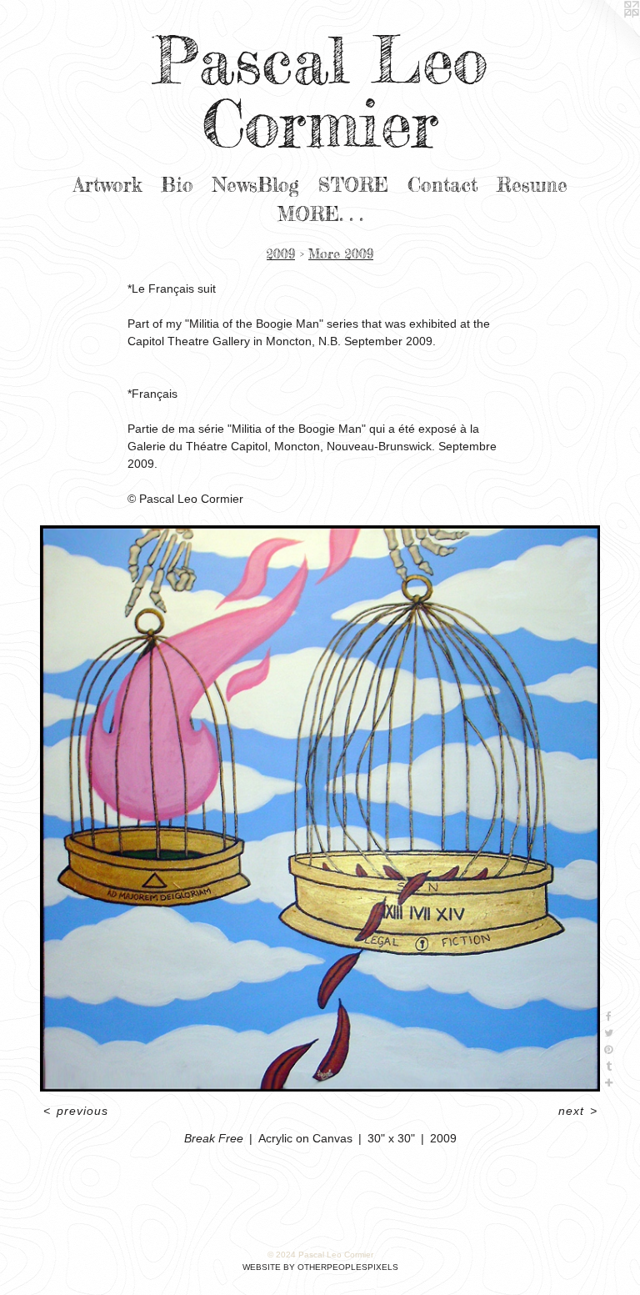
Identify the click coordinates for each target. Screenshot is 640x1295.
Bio (177, 185)
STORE (353, 185)
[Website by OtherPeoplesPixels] (606, 33)
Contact (443, 185)
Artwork (107, 185)
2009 (281, 253)
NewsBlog (255, 185)
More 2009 (340, 253)
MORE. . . (320, 214)
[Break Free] (320, 808)
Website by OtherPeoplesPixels (320, 1267)
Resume (532, 185)
